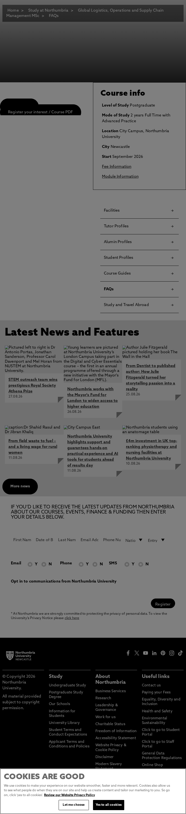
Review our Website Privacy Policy (69, 795)
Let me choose (74, 804)
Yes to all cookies (109, 804)
